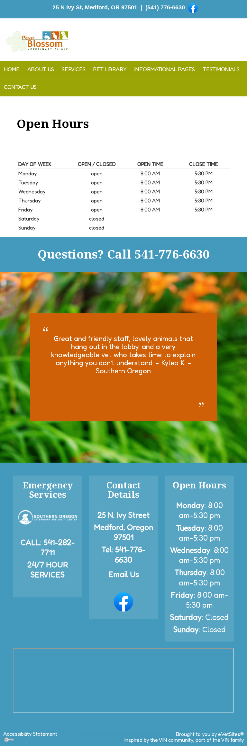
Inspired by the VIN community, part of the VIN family (184, 740)
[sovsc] (48, 516)
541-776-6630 (172, 254)
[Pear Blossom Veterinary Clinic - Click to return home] (37, 40)
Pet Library (110, 69)
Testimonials (221, 69)
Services (74, 69)
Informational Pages (164, 69)
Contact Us (20, 86)
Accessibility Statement (30, 734)
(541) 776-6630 (165, 7)
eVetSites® (231, 734)
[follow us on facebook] (193, 7)
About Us (40, 69)
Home (12, 69)
